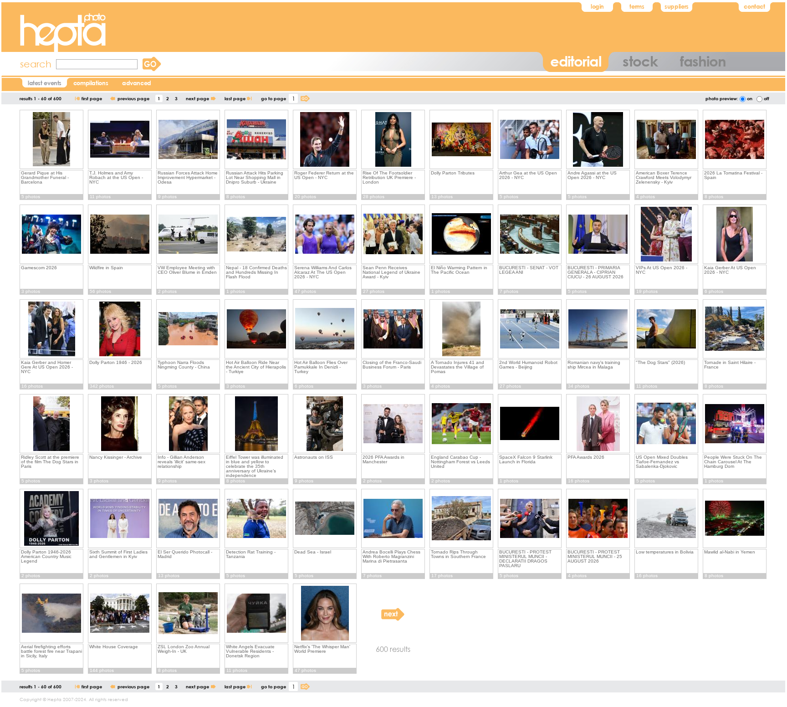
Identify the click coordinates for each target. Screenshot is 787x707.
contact (754, 6)
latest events (44, 83)
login (597, 6)
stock (640, 60)
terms (636, 6)
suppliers (676, 6)
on (749, 98)
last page (235, 98)
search (35, 63)
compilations (90, 83)
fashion (703, 60)
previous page (133, 98)
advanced (136, 83)
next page (197, 98)
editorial (575, 60)
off (765, 98)
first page (92, 98)
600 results (393, 648)
